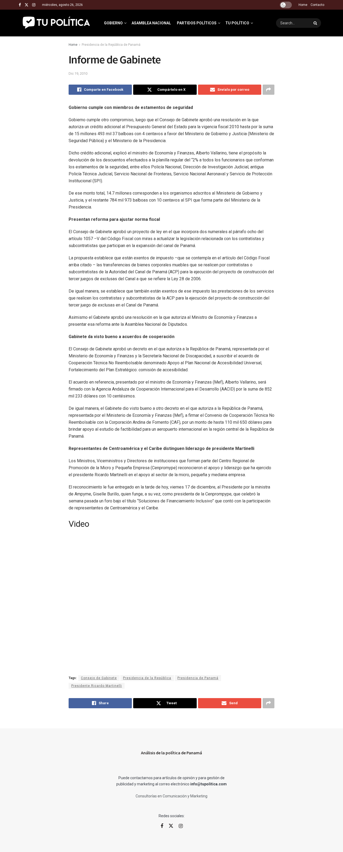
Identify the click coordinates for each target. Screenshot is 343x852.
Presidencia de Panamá (197, 678)
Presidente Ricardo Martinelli (96, 686)
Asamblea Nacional (151, 23)
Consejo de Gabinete (99, 678)
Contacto (317, 5)
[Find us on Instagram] (33, 5)
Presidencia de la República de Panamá (111, 45)
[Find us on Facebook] (20, 5)
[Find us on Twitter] (26, 5)
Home (303, 5)
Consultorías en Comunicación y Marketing (171, 796)
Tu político (237, 23)
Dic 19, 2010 (78, 73)
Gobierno (113, 23)
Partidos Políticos (197, 23)
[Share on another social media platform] (268, 90)
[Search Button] (316, 23)
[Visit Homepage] (57, 23)
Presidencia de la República (147, 678)
